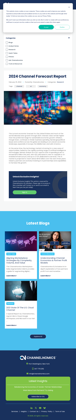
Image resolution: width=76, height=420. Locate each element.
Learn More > (11, 276)
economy (42, 86)
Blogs (11, 42)
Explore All (38, 336)
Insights (24, 411)
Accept (46, 27)
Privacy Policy (46, 411)
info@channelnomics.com (39, 374)
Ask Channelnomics (16, 60)
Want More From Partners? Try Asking (38, 390)
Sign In (24, 192)
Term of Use (60, 411)
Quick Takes (13, 53)
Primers (11, 57)
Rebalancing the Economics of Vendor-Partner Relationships (38, 387)
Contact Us (34, 411)
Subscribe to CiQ (38, 396)
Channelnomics (38, 82)
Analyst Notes (14, 46)
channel (19, 86)
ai (30, 86)
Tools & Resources (15, 64)
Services (14, 411)
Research (12, 50)
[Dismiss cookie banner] (69, 7)
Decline (62, 27)
